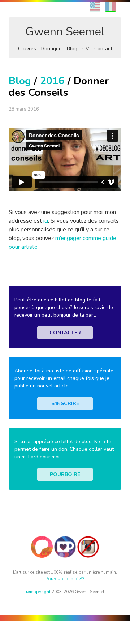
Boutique (51, 48)
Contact (103, 48)
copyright (38, 592)
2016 (52, 81)
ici (45, 221)
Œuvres (27, 48)
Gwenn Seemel (65, 31)
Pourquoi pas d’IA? (65, 579)
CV (85, 48)
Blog (72, 48)
